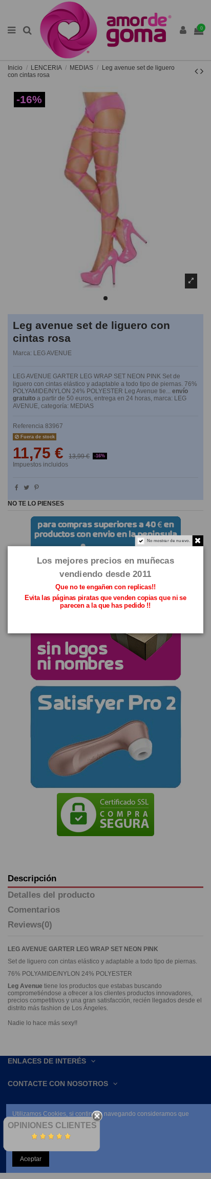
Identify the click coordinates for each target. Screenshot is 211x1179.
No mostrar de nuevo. (169, 540)
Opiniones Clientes (52, 1125)
